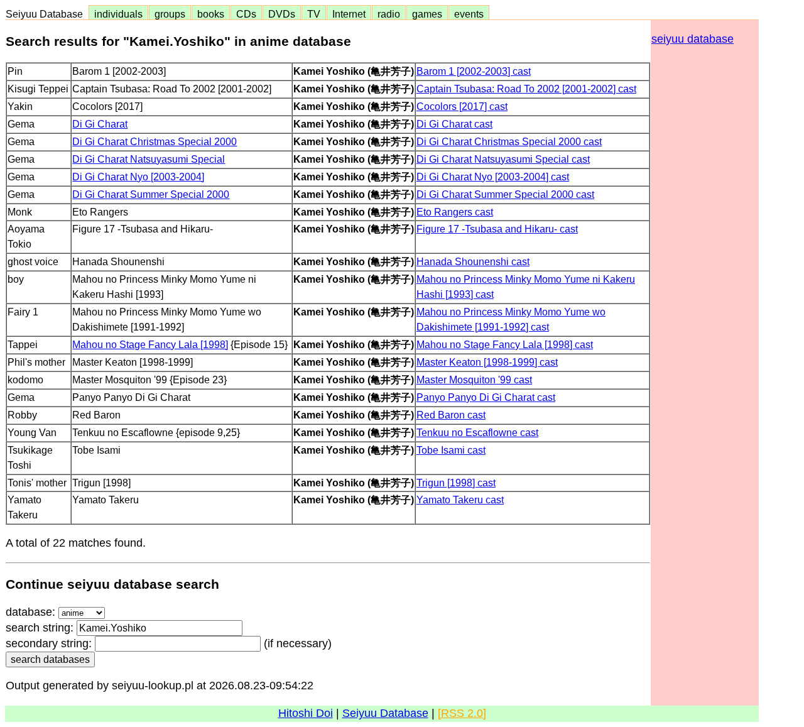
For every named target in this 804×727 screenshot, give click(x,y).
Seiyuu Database (47, 13)
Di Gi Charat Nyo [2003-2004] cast (492, 176)
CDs (246, 13)
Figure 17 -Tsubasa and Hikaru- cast (497, 228)
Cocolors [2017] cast (462, 106)
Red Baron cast (451, 414)
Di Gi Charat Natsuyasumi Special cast (503, 159)
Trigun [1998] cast (456, 482)
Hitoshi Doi (305, 713)
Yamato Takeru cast (460, 499)
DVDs (281, 13)
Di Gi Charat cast (454, 123)
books (210, 13)
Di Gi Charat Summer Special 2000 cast (505, 194)
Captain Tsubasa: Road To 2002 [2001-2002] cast (526, 88)
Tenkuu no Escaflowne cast (477, 432)
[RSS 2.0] (462, 713)
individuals (118, 13)
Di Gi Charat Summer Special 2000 (150, 194)
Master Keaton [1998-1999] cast (487, 362)
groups (169, 13)
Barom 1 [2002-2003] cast (473, 71)
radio (388, 13)
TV (313, 13)
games (427, 13)
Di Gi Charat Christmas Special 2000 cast (509, 141)
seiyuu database (692, 39)
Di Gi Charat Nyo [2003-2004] (138, 176)
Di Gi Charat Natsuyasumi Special (148, 159)
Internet (349, 13)
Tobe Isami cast (451, 450)
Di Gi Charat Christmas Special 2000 (154, 141)
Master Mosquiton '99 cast (474, 379)
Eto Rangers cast (454, 211)
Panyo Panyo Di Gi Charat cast (485, 397)
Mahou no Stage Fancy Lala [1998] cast (504, 344)
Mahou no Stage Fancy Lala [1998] (150, 344)
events (469, 13)
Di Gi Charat (100, 123)
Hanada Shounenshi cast (473, 261)
